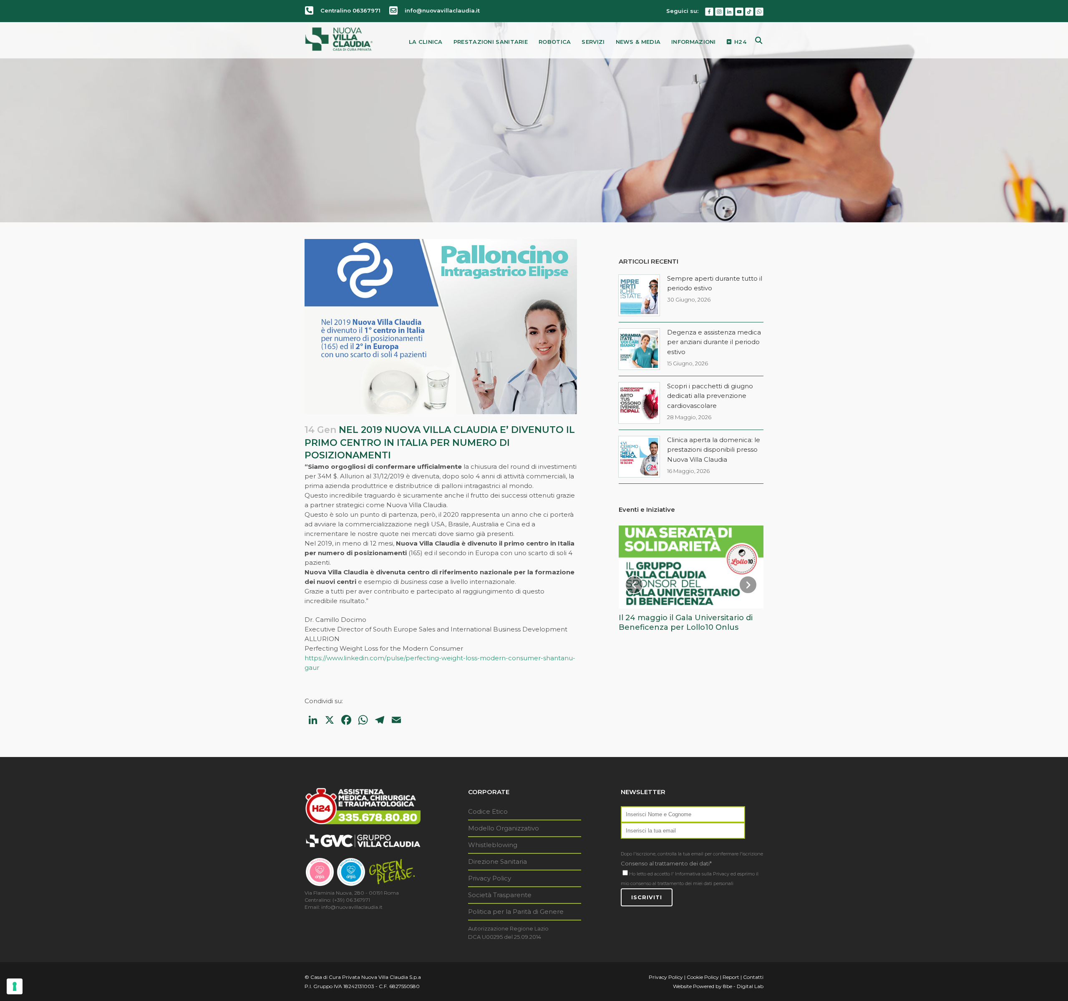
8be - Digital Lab (743, 986)
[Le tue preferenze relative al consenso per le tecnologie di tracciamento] (15, 986)
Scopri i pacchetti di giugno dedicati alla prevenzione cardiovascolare (710, 396)
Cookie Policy (703, 977)
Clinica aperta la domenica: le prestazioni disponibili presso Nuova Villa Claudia (713, 449)
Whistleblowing (492, 845)
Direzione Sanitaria (497, 861)
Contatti (753, 977)
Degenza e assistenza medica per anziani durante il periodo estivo (714, 342)
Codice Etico (488, 811)
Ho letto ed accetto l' (651, 874)
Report (731, 977)
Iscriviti (646, 897)
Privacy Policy (489, 878)
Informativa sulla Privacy (702, 874)
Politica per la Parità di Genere (516, 911)
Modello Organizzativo (503, 828)
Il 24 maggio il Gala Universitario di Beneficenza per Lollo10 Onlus (686, 622)
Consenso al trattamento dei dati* (666, 863)
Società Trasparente (499, 895)
